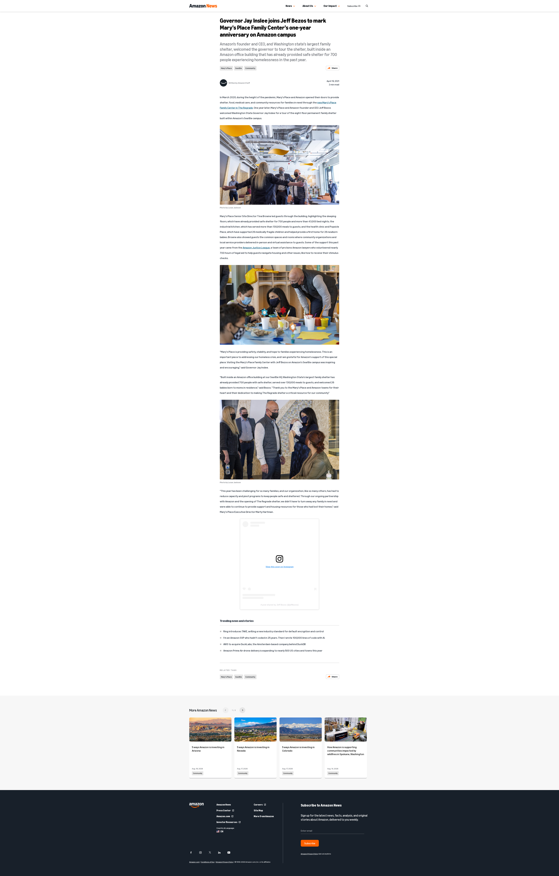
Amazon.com (223, 816)
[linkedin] (221, 852)
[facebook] (192, 852)
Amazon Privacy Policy (224, 862)
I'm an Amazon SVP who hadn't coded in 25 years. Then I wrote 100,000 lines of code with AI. (274, 637)
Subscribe (352, 6)
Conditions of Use (207, 862)
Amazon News (223, 804)
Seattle (238, 68)
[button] (294, 6)
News (289, 5)
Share (335, 68)
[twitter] (211, 852)
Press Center (223, 810)
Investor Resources (226, 822)
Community (250, 68)
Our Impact (330, 5)
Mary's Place (226, 68)
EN (222, 831)
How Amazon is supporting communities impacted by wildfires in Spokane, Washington (345, 750)
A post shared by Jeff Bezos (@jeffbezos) (280, 605)
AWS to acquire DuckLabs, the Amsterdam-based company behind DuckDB (264, 644)
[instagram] (202, 852)
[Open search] (367, 6)
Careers (258, 804)
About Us (308, 5)
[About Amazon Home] (196, 805)
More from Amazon (264, 816)
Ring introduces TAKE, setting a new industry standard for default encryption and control (273, 631)
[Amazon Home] (203, 6)
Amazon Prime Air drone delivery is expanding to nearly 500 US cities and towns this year (272, 650)
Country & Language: (225, 828)
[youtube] (230, 852)
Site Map (258, 810)
